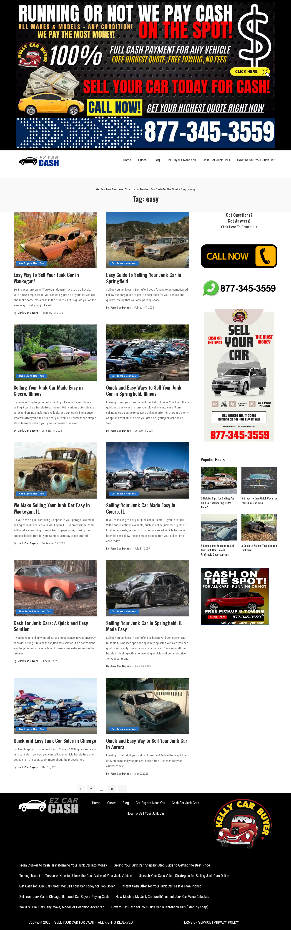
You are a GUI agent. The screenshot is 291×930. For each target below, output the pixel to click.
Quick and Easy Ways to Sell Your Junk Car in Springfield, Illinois (143, 390)
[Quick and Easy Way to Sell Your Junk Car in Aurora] (148, 706)
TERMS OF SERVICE (196, 922)
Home (127, 160)
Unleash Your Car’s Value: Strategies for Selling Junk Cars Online (184, 876)
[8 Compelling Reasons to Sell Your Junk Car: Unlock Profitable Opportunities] (219, 527)
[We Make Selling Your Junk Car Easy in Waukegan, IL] (55, 470)
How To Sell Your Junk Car (256, 160)
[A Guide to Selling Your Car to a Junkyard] (259, 527)
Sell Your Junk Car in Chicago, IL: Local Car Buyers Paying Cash (64, 897)
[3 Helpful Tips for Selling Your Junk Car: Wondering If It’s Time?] (219, 480)
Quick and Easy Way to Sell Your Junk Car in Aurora (146, 743)
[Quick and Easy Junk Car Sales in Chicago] (55, 706)
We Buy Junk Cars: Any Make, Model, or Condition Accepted (61, 907)
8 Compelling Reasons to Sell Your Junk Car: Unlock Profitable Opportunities (217, 550)
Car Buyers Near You (181, 160)
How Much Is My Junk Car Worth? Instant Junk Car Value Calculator (163, 897)
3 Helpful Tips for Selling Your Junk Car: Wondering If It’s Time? (218, 502)
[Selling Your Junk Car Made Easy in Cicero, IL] (148, 470)
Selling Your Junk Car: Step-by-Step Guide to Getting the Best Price (162, 865)
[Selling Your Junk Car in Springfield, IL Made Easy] (148, 588)
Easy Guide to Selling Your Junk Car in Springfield (143, 278)
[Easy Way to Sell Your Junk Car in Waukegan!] (55, 240)
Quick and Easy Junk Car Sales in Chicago (55, 740)
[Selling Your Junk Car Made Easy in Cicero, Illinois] (55, 352)
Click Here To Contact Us (239, 227)
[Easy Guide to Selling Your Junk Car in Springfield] (148, 240)
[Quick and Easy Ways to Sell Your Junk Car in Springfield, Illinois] (148, 352)
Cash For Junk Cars (216, 160)
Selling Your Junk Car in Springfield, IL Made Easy (144, 626)
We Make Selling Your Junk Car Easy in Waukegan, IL (52, 508)
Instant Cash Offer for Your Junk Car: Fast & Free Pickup (161, 886)
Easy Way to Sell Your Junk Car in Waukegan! (46, 278)
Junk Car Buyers (28, 312)
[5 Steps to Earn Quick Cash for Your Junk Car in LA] (259, 480)
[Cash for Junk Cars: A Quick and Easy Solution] (55, 588)
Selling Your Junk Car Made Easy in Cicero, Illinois (48, 390)
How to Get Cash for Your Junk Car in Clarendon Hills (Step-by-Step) (159, 907)
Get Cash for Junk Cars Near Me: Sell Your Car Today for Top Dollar (67, 886)
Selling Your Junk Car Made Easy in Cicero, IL (140, 508)
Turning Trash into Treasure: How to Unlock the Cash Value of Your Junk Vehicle (75, 876)
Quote (142, 160)
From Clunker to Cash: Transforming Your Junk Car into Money (63, 865)
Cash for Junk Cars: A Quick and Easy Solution (51, 626)
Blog (156, 160)
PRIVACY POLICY (226, 922)
